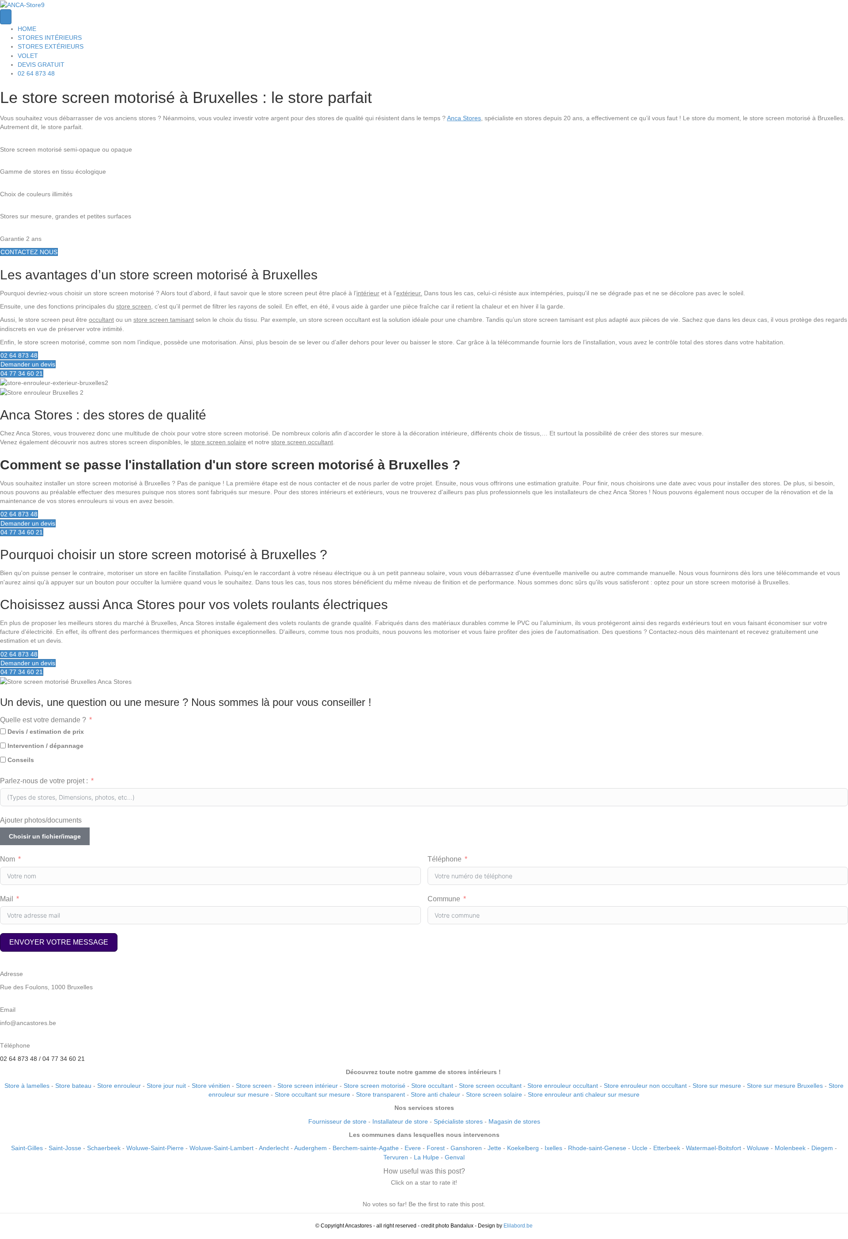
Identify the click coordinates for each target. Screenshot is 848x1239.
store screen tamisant (163, 319)
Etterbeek (666, 1147)
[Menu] (5, 16)
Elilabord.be (518, 1226)
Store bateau (73, 1085)
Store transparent (380, 1094)
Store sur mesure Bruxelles (785, 1085)
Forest (436, 1147)
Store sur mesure (717, 1085)
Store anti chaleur (435, 1094)
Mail (6, 899)
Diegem (822, 1147)
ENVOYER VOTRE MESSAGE (58, 942)
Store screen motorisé (374, 1085)
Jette (494, 1147)
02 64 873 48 (36, 73)
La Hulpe (426, 1157)
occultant (101, 319)
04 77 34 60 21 (63, 1058)
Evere (413, 1147)
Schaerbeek (104, 1147)
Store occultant (432, 1085)
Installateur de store (400, 1121)
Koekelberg (523, 1147)
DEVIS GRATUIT (41, 64)
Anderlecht (274, 1147)
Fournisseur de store (337, 1121)
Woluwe (758, 1147)
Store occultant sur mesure (312, 1094)
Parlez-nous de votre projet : (44, 781)
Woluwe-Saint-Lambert (221, 1147)
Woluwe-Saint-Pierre (155, 1147)
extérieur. (409, 293)
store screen (133, 306)
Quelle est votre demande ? (43, 720)
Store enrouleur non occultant (645, 1085)
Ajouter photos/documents (41, 820)
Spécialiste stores (458, 1121)
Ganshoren (466, 1147)
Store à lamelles (27, 1085)
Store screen (254, 1085)
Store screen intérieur (307, 1085)
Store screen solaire (494, 1094)
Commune (444, 899)
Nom (7, 859)
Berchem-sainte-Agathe (366, 1147)
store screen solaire (218, 442)
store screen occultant (302, 442)
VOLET (28, 55)
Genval (455, 1157)
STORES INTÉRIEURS (50, 37)
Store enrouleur (119, 1085)
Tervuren (395, 1157)
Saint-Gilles (27, 1147)
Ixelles (553, 1147)
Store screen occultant (490, 1085)
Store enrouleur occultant (562, 1085)
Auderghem (310, 1147)
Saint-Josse (65, 1147)
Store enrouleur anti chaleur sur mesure (584, 1094)
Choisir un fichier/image (45, 836)
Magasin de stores (514, 1121)
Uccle (639, 1147)
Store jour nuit (166, 1085)
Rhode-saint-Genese (597, 1147)
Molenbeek (790, 1147)
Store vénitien (211, 1085)
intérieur (367, 293)
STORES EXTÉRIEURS (50, 46)
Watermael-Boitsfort (713, 1147)
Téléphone (445, 859)
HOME (27, 28)
